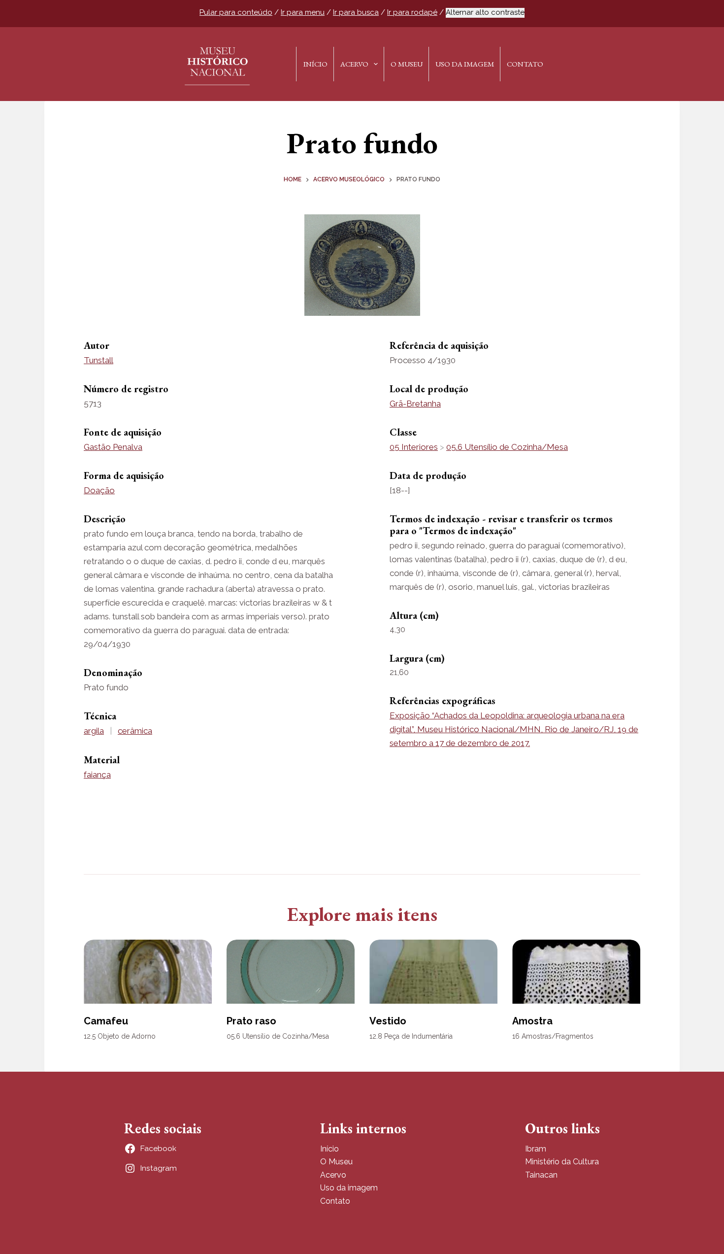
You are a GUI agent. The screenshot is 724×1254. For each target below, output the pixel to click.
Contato (525, 63)
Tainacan (541, 1175)
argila (94, 731)
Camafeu (106, 1021)
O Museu (407, 63)
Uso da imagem (349, 1187)
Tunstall (98, 360)
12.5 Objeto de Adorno (120, 1036)
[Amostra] (576, 972)
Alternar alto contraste (485, 12)
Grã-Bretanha (415, 403)
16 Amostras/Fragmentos (552, 1036)
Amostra (532, 1021)
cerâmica (135, 731)
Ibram (535, 1148)
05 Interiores (414, 447)
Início (315, 63)
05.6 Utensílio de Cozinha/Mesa (507, 447)
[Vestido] (433, 972)
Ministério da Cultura (562, 1161)
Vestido (387, 1021)
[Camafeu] (148, 972)
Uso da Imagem (464, 63)
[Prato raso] (291, 972)
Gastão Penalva (113, 447)
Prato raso (251, 1021)
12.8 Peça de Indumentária (411, 1036)
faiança (97, 775)
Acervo (354, 63)
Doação (99, 490)
